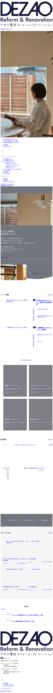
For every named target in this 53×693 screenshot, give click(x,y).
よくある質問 (6, 170)
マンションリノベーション (12, 164)
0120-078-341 (6, 658)
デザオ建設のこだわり (8, 160)
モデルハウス (11, 520)
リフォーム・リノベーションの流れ (12, 169)
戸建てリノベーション (11, 163)
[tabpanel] (28, 457)
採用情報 (5, 180)
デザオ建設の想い (7, 159)
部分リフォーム (10, 167)
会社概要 (5, 683)
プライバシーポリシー (8, 181)
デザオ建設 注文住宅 (8, 684)
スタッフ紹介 (6, 173)
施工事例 (5, 172)
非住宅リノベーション (11, 166)
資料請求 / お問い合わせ (6, 29)
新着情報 (5, 145)
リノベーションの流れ (28, 520)
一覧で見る (50, 294)
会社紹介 (5, 178)
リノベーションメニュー (9, 161)
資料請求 (6, 691)
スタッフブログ (7, 146)
